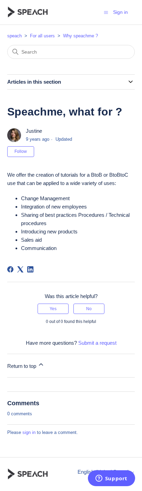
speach (14, 35)
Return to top (22, 366)
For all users (42, 35)
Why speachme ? (80, 35)
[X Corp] (20, 269)
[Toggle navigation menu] (106, 12)
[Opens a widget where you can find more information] (111, 479)
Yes (53, 308)
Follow (20, 151)
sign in (29, 432)
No (89, 308)
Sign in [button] (120, 12)
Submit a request (97, 343)
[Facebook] (10, 269)
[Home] (28, 12)
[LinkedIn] (30, 269)
